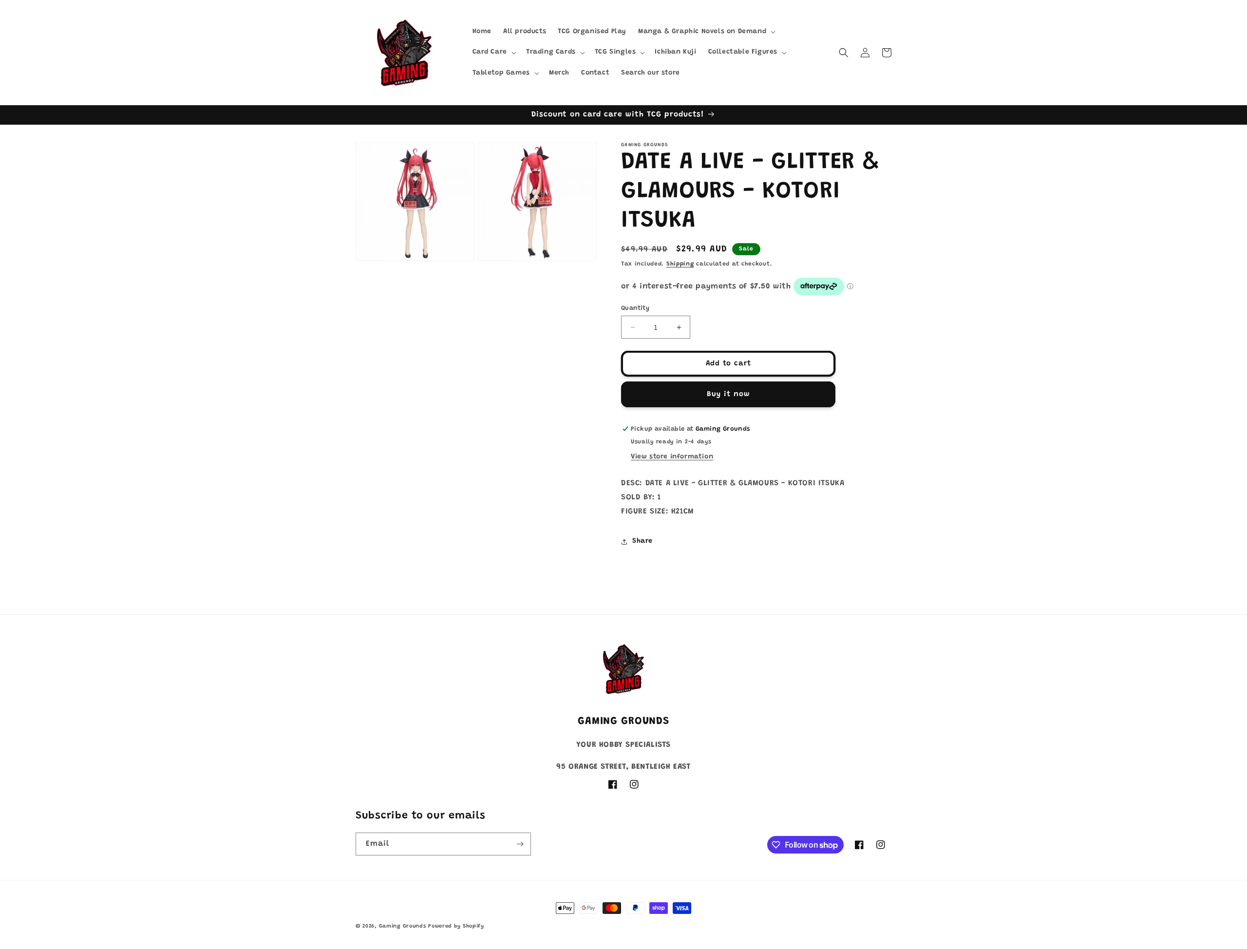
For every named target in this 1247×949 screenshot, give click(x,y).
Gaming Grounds (402, 926)
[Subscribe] (519, 844)
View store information (672, 457)
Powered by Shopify (456, 926)
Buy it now (728, 394)
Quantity (635, 308)
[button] (705, 31)
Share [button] (642, 541)
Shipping (680, 264)
